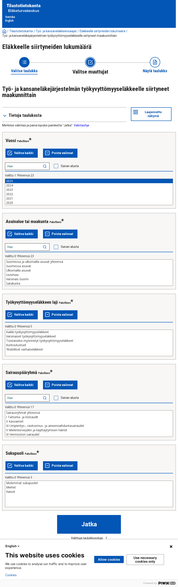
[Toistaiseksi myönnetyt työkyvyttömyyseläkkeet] (89, 341)
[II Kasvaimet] (89, 421)
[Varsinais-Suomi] (89, 279)
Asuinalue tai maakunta (27, 221)
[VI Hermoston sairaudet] (89, 434)
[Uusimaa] (89, 275)
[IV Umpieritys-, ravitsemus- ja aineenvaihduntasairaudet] (89, 426)
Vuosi (11, 140)
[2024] (89, 185)
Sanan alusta (70, 166)
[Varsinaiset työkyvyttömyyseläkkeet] (89, 336)
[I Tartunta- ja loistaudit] (89, 417)
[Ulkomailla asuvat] (89, 270)
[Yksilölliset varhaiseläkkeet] (89, 349)
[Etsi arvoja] (44, 166)
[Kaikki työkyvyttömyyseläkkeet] (89, 332)
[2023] (89, 190)
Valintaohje (81, 125)
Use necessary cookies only (145, 560)
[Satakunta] (89, 283)
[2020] (89, 203)
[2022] (89, 194)
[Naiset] (89, 492)
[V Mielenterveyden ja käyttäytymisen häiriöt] (89, 430)
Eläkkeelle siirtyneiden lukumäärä (102, 31)
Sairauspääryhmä (21, 372)
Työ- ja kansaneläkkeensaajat (56, 31)
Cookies (10, 575)
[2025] (89, 181)
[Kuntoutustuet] (89, 345)
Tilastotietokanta (21, 31)
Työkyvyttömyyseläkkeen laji (32, 302)
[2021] (89, 198)
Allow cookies (109, 559)
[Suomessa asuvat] (89, 266)
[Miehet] (89, 487)
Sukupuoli (15, 453)
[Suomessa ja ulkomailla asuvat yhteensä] (89, 262)
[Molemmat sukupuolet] (89, 483)
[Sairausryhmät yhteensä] (89, 413)
